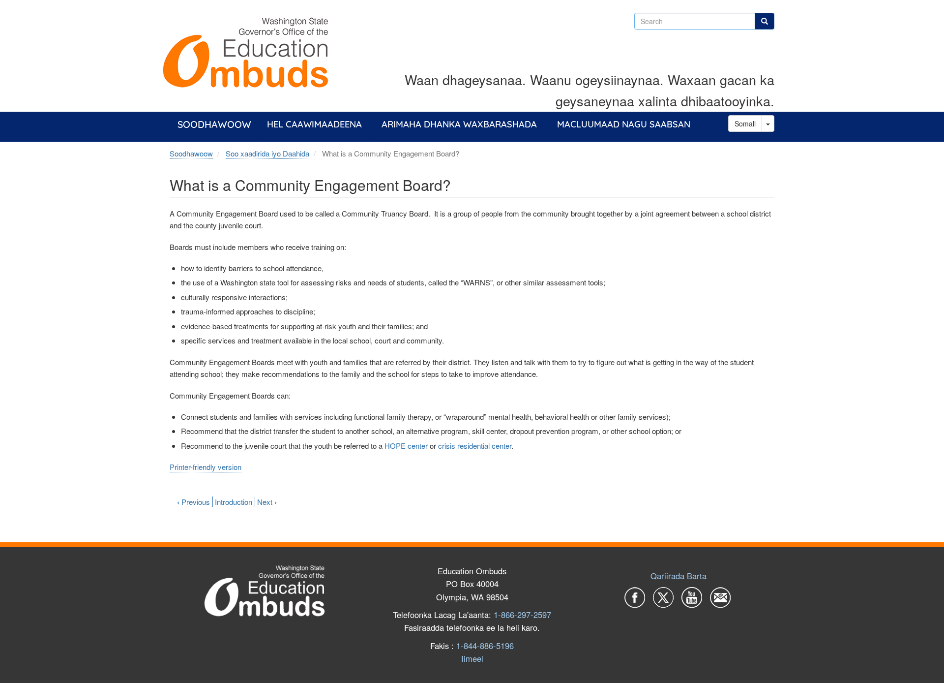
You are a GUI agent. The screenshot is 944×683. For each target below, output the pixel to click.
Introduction (233, 502)
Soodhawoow (214, 124)
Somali (745, 123)
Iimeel (472, 658)
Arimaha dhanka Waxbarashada (459, 124)
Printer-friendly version (205, 467)
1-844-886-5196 (485, 646)
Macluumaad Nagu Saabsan (623, 124)
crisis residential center (474, 445)
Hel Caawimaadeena (314, 124)
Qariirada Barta (678, 576)
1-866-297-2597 (522, 615)
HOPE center (406, 445)
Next (267, 502)
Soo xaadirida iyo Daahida (267, 153)
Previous (193, 502)
